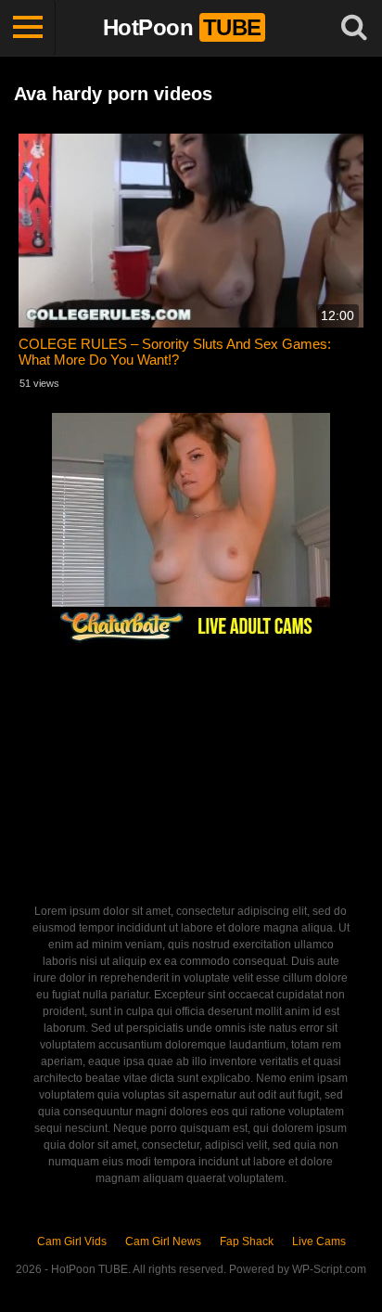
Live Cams (319, 1241)
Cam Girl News (163, 1241)
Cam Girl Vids (72, 1241)
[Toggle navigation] (28, 28)
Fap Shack (247, 1241)
